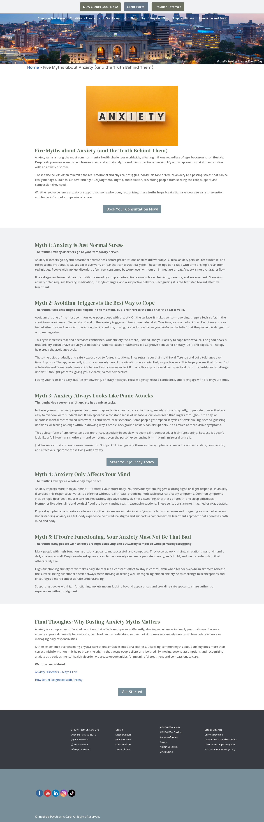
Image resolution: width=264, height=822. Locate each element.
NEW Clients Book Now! (100, 7)
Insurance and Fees (212, 18)
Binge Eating (166, 751)
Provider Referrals (167, 7)
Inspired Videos (183, 18)
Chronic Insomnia (214, 734)
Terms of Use (122, 749)
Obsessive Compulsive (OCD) (220, 744)
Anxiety (163, 742)
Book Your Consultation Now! (132, 209)
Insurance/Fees (123, 739)
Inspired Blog (159, 18)
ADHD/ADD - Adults (170, 727)
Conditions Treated (83, 18)
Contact (119, 729)
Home (33, 67)
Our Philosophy (135, 18)
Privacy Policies (123, 744)
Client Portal (136, 7)
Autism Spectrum (169, 746)
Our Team (113, 18)
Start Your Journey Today (132, 462)
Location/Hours (123, 734)
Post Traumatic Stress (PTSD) (220, 749)
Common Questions (51, 18)
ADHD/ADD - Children (171, 732)
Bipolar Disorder (213, 729)
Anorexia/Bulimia (169, 737)
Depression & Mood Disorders (221, 739)
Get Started (132, 691)
